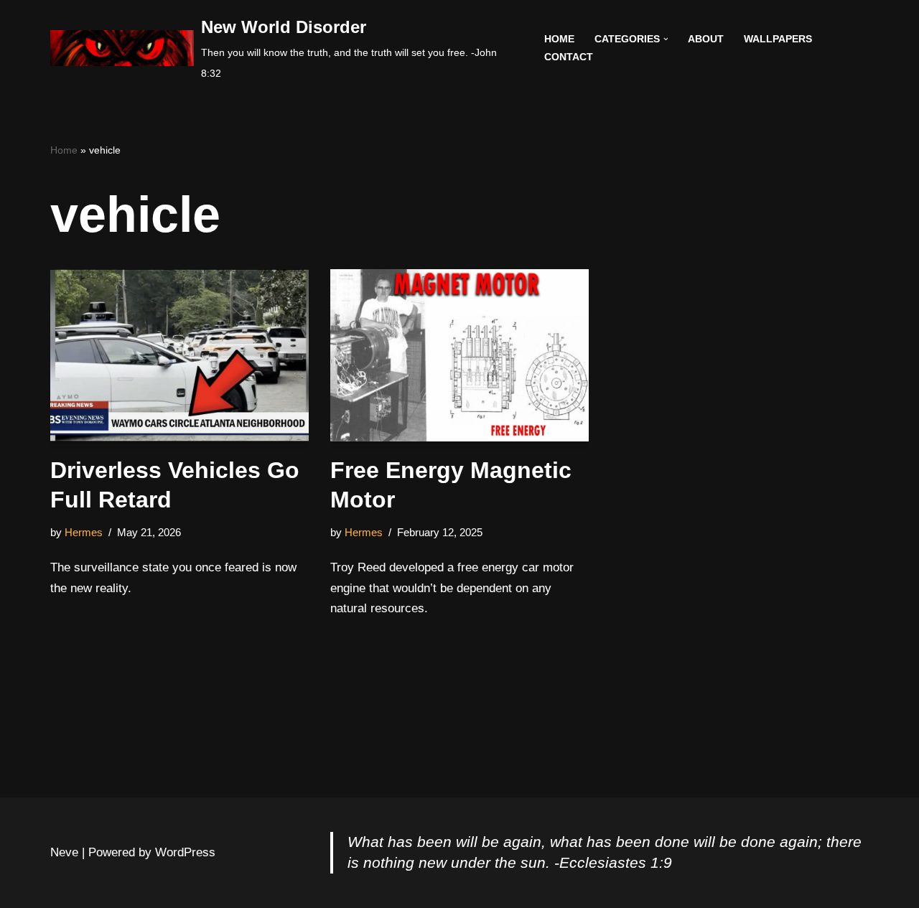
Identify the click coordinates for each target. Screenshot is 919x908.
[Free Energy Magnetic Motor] (459, 355)
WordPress (185, 852)
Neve (64, 852)
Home (559, 39)
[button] (665, 39)
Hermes (84, 532)
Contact (568, 57)
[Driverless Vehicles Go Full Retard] (179, 355)
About (706, 39)
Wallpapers (778, 39)
